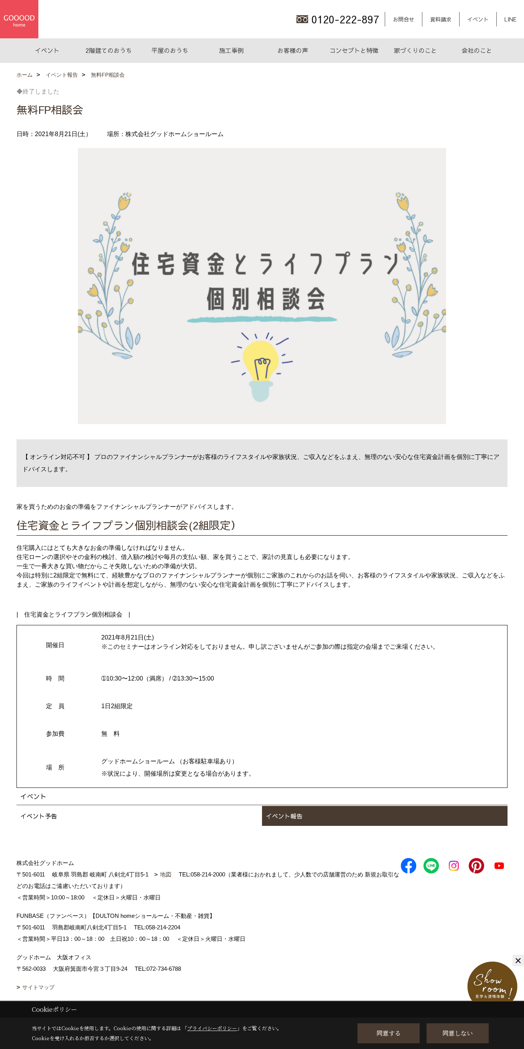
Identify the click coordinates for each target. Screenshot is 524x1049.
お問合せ (403, 19)
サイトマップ (38, 987)
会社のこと (476, 50)
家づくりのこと (415, 50)
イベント (478, 19)
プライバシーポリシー (212, 1028)
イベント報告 (284, 816)
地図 (165, 874)
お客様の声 (292, 50)
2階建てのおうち (109, 50)
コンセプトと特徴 (354, 50)
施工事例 (231, 50)
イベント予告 (38, 816)
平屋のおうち (170, 50)
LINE (510, 19)
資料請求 (440, 19)
